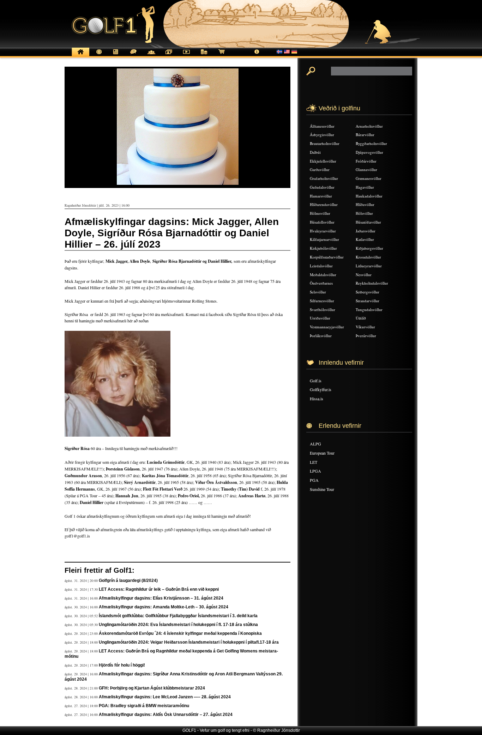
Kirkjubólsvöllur (323, 248)
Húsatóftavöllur (368, 222)
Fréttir (98, 55)
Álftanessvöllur (322, 126)
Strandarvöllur (367, 300)
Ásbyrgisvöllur (322, 134)
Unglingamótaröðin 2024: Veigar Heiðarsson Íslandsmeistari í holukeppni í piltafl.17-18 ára (189, 642)
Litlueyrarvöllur (369, 265)
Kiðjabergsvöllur (369, 248)
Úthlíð (361, 318)
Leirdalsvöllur (321, 265)
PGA (314, 480)
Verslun (221, 55)
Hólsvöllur (364, 213)
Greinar (116, 55)
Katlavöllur (365, 239)
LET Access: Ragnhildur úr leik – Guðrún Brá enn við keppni (159, 589)
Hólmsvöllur (320, 213)
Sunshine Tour (322, 489)
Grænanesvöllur (368, 178)
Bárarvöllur (365, 134)
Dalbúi (315, 152)
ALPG (315, 444)
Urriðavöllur (320, 318)
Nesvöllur (364, 274)
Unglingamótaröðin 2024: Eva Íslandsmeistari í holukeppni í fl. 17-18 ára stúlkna (178, 624)
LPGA (315, 471)
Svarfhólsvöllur (322, 309)
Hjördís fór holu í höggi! (122, 665)
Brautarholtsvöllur (324, 143)
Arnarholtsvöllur (369, 126)
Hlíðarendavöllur (324, 204)
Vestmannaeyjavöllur (327, 326)
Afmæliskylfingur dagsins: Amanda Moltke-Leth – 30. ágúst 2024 (163, 607)
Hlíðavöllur (365, 204)
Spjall (133, 55)
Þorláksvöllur (321, 335)
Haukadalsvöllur (369, 196)
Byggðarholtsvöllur (371, 143)
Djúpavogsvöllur (369, 152)
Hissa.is (316, 398)
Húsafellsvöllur (322, 222)
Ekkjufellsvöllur (323, 161)
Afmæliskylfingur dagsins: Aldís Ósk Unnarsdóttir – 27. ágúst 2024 (166, 714)
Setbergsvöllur (367, 291)
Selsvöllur (318, 291)
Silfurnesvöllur (322, 300)
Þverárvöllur (366, 335)
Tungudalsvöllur (369, 309)
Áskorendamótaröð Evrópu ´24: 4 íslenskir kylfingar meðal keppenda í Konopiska (180, 633)
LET (313, 462)
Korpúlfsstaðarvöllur (327, 257)
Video (186, 55)
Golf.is (315, 380)
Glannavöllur (366, 169)
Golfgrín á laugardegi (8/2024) (128, 580)
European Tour (322, 453)
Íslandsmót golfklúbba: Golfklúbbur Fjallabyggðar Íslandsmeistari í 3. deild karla (178, 615)
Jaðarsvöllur (365, 230)
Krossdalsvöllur (368, 257)
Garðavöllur (320, 169)
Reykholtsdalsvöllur (372, 283)
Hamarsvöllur (321, 196)
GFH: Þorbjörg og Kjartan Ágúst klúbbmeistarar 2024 (152, 688)
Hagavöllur (365, 187)
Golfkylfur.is (320, 389)
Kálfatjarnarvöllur (324, 239)
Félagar (151, 55)
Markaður (204, 55)
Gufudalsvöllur (322, 187)
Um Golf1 (257, 55)
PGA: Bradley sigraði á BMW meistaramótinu (144, 705)
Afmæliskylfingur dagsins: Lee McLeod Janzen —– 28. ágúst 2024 (165, 696)
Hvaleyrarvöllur (323, 230)
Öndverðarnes (321, 283)
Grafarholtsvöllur (324, 178)
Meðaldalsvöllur (323, 274)
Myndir (168, 55)
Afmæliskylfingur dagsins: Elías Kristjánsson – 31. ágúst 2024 (161, 598)
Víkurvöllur (365, 326)
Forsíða (80, 55)
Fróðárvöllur (366, 161)
